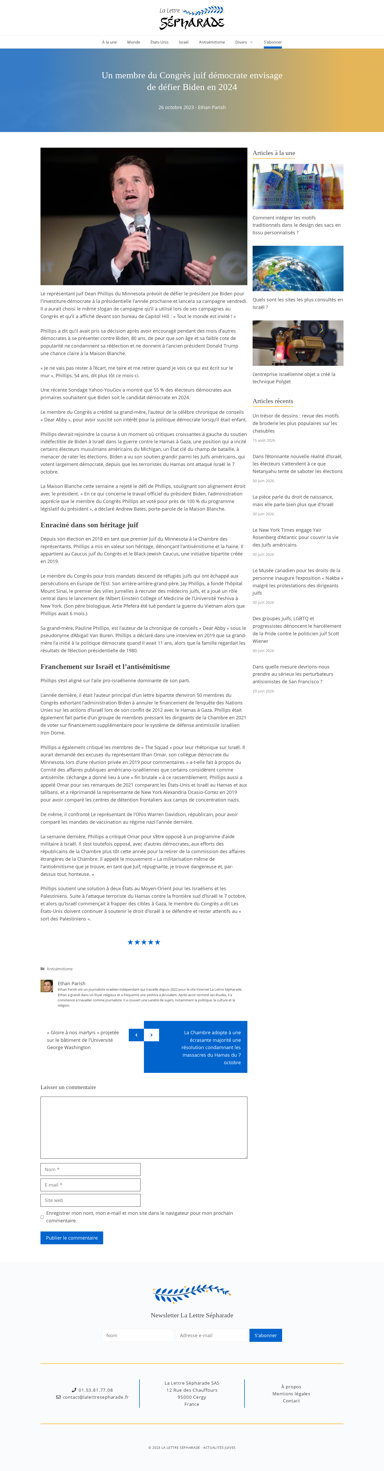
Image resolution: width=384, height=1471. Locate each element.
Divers (241, 42)
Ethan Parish (212, 107)
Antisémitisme (212, 42)
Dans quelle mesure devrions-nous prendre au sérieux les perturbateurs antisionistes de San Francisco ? (293, 674)
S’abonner (273, 42)
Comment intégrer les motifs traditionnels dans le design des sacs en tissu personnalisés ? (297, 225)
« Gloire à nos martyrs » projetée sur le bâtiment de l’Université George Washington (83, 1040)
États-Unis (159, 42)
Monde (133, 42)
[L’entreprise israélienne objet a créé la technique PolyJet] (298, 362)
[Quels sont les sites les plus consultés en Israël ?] (298, 287)
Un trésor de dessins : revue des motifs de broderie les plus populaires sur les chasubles (296, 423)
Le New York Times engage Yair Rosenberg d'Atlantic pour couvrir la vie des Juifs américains (296, 537)
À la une (109, 42)
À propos (291, 1387)
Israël (184, 42)
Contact (291, 1401)
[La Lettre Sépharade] (192, 17)
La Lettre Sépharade (180, 1447)
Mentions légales (291, 1394)
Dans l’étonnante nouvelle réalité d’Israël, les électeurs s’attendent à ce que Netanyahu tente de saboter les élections (298, 464)
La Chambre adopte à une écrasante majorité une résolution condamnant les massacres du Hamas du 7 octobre (211, 1047)
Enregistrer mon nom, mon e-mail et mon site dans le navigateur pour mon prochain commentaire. (139, 1217)
